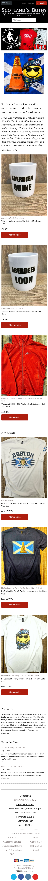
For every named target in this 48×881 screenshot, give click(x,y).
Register (31, 3)
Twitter (14, 877)
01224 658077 (25, 800)
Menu (8, 3)
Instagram (28, 877)
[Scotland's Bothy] (24, 15)
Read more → (6, 733)
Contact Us (36, 841)
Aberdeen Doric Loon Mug (12, 308)
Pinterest (35, 877)
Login (24, 3)
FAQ (12, 854)
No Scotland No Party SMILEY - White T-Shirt (20, 675)
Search (36, 850)
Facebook (21, 877)
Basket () (41, 3)
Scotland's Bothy (27, 871)
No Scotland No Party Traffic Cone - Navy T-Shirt (21, 588)
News (36, 837)
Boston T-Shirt (7, 500)
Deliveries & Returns (12, 845)
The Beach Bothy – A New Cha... (13, 747)
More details (15, 235)
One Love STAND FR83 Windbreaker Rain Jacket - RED (22, 400)
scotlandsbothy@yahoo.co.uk (28, 833)
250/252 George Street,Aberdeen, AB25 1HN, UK (24, 867)
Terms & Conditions (12, 850)
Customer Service (12, 841)
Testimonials (36, 845)
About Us (12, 837)
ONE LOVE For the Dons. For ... (13, 766)
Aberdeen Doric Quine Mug (12, 218)
